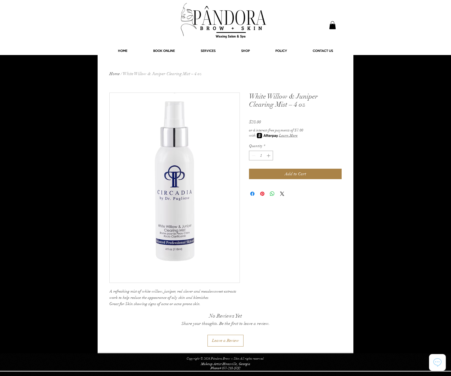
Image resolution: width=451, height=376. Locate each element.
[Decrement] (253, 155)
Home (114, 73)
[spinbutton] (261, 155)
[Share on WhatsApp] (272, 194)
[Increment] (269, 155)
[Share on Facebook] (252, 194)
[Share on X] (282, 194)
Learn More (288, 135)
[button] (332, 25)
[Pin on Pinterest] (262, 194)
